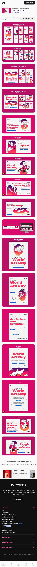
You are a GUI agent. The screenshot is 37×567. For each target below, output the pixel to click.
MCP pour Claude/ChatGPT (12, 523)
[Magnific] (3, 2)
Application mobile (7, 530)
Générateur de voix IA (8, 519)
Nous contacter (7, 547)
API (3, 528)
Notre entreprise (7, 542)
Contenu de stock (7, 521)
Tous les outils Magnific (8, 532)
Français (18, 499)
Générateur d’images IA (8, 515)
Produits (4, 507)
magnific (16, 12)
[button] (18, 499)
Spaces (4, 510)
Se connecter (29, 3)
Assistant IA (5, 512)
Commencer (6, 537)
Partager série (29, 18)
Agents (6, 526)
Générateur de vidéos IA (9, 517)
